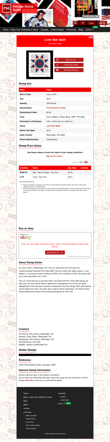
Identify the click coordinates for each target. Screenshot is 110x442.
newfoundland (30, 419)
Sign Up (102, 23)
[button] (85, 172)
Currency (75, 162)
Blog (81, 29)
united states (64, 400)
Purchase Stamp (71, 65)
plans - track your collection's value (38, 397)
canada (62, 397)
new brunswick (31, 428)
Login (91, 23)
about (26, 404)
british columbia (31, 415)
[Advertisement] (55, 209)
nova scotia (29, 422)
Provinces (71, 29)
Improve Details (71, 70)
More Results (53, 252)
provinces (27, 412)
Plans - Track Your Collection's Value (20, 29)
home (26, 393)
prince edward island (33, 425)
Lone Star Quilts (53, 126)
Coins (90, 29)
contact (26, 408)
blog (25, 400)
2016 (48, 98)
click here (29, 380)
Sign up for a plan (54, 156)
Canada (44, 29)
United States (57, 29)
